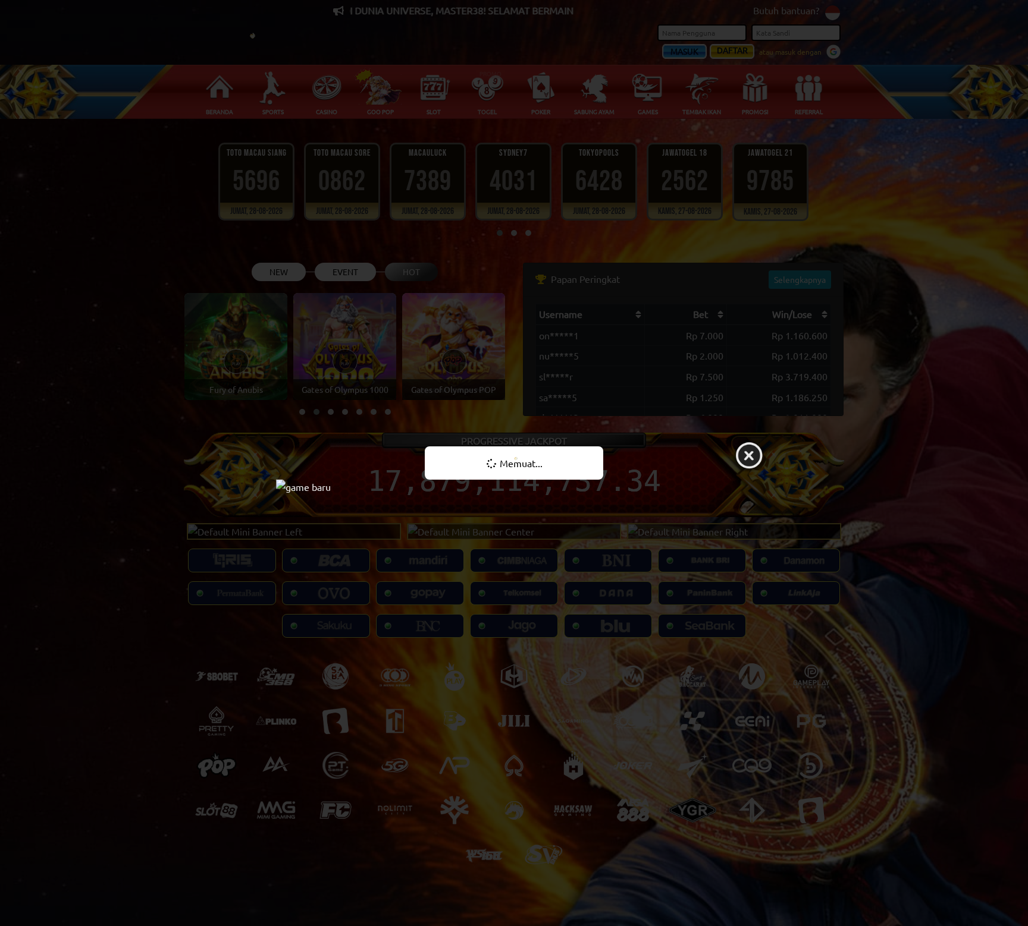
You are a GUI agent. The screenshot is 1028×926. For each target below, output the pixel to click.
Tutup (749, 456)
